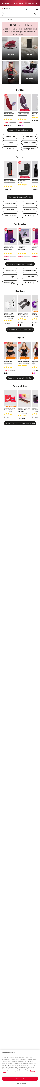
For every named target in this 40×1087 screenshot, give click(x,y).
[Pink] (22, 126)
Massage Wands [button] (29, 149)
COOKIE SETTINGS (20, 1083)
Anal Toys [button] (10, 277)
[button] (20, 130)
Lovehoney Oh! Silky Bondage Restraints (23, 314)
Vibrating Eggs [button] (10, 283)
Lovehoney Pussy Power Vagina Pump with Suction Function (9, 315)
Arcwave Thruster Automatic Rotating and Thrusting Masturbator (10, 180)
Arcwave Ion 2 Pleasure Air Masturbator (24, 179)
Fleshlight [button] (30, 203)
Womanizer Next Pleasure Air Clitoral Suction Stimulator (9, 113)
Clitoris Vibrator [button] (29, 136)
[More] (10, 125)
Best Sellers (11, 20)
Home (4, 20)
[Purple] (8, 126)
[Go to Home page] (7, 8)
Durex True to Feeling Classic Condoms (9, 409)
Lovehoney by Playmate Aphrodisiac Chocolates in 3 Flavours (24, 410)
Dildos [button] (10, 143)
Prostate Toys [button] (29, 210)
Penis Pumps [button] (10, 216)
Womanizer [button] (10, 136)
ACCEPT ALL (20, 1078)
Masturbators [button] (10, 203)
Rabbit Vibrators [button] (29, 143)
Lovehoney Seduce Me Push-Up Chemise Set (23, 360)
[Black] (6, 126)
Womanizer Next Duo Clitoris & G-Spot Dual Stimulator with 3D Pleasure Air (23, 113)
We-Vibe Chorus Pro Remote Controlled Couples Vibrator (9, 248)
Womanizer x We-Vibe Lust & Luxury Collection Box (23, 248)
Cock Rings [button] (29, 216)
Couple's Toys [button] (10, 270)
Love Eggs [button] (10, 149)
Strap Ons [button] (30, 277)
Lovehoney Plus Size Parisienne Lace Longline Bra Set (9, 361)
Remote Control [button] (29, 270)
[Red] (5, 126)
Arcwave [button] (10, 210)
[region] (20, 1068)
